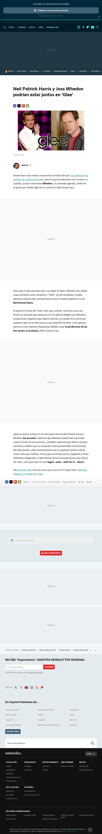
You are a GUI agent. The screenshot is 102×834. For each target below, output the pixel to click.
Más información (69, 831)
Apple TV (9, 720)
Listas (72, 715)
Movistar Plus (11, 715)
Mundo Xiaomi (11, 781)
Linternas (73, 725)
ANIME (41, 27)
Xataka (8, 766)
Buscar (92, 743)
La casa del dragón (13, 725)
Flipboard (88, 27)
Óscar (73, 71)
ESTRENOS (22, 27)
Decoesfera (10, 795)
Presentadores (54, 482)
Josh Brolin (83, 71)
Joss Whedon (34, 71)
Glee (82, 482)
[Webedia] (13, 753)
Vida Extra (28, 770)
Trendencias (10, 791)
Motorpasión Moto (86, 770)
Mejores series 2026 (29, 650)
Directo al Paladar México (67, 816)
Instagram (78, 27)
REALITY (32, 27)
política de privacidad (35, 672)
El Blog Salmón (29, 791)
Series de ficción (39, 482)
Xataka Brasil (10, 819)
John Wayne (95, 71)
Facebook (83, 27)
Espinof (45, 770)
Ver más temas (13, 731)
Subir (89, 754)
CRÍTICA (11, 27)
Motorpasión (84, 766)
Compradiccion (11, 798)
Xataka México (11, 815)
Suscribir (49, 667)
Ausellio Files (25, 469)
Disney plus (74, 710)
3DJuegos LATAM (30, 815)
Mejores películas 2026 (48, 650)
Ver (52, 553)
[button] (26, 165)
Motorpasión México (86, 815)
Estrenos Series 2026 (81, 650)
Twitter (97, 27)
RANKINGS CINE (52, 27)
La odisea (41, 720)
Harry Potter (21, 71)
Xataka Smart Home (13, 777)
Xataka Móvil (10, 770)
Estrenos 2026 (65, 650)
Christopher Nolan (60, 71)
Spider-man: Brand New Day (49, 725)
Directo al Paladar (67, 766)
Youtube (92, 27)
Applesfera (9, 773)
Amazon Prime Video (46, 710)
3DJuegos (27, 766)
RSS (37, 687)
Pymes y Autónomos (31, 795)
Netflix (40, 715)
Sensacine (46, 766)
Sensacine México (49, 815)
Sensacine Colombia (50, 819)
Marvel (10, 71)
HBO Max (73, 720)
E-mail (27, 105)
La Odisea (46, 71)
